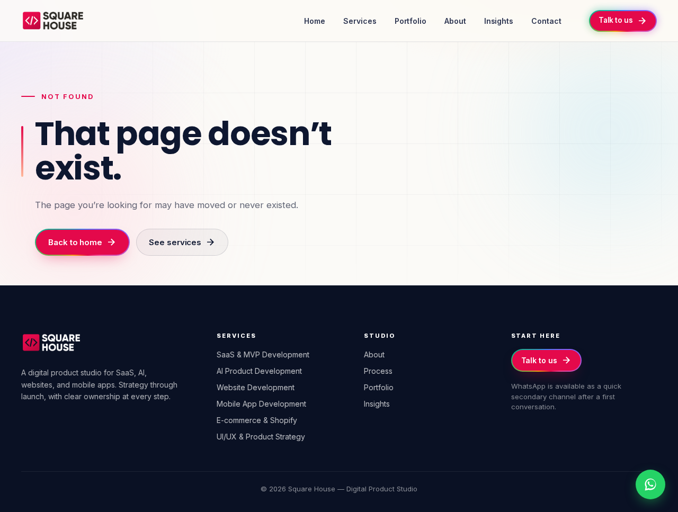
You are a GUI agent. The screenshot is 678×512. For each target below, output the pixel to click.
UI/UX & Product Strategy (261, 436)
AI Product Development (259, 370)
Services (359, 20)
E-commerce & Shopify (257, 420)
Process (378, 370)
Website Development (256, 387)
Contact (546, 20)
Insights (498, 20)
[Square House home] (53, 21)
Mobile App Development (261, 403)
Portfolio (410, 20)
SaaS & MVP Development (263, 354)
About (455, 20)
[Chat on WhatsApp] (650, 484)
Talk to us (546, 360)
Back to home (82, 242)
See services (182, 242)
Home (314, 20)
